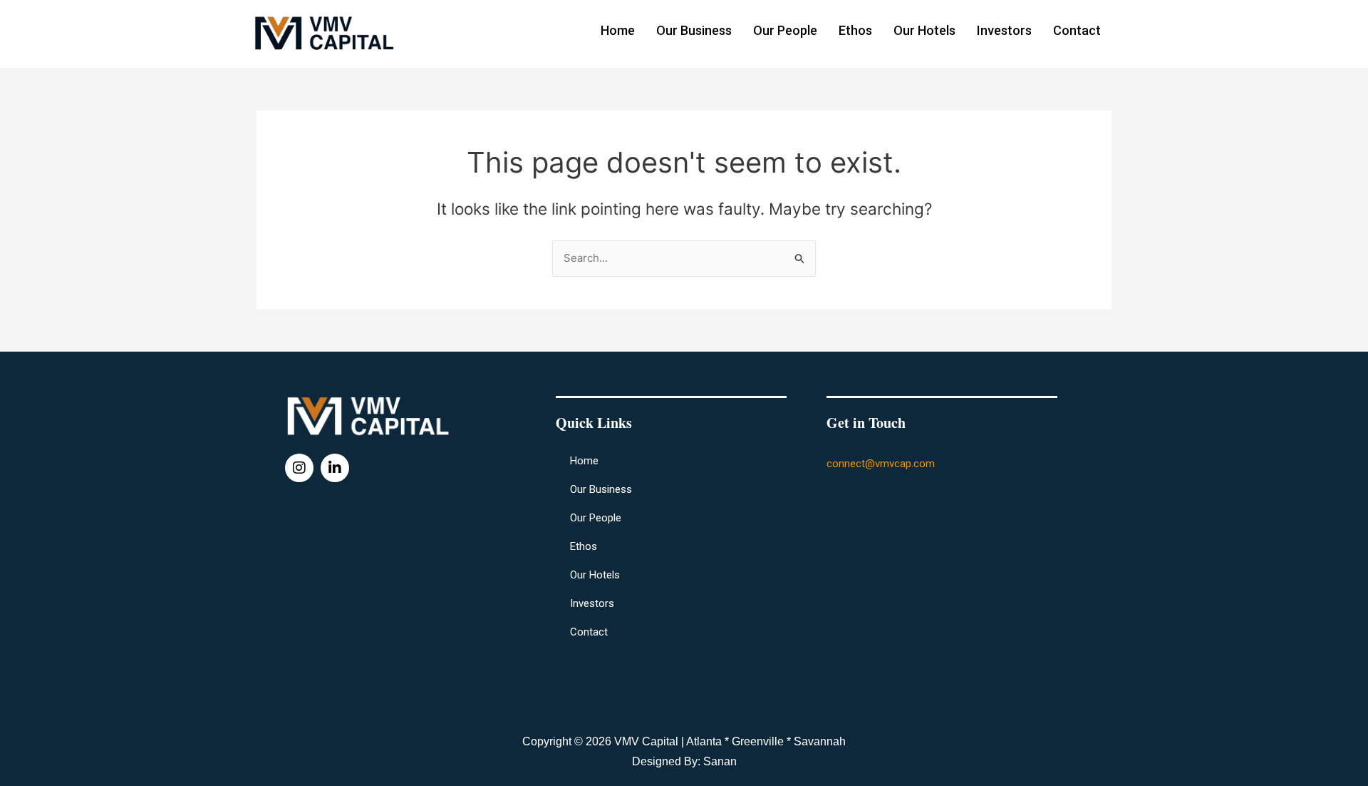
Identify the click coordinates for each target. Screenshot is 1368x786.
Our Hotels (924, 30)
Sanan (720, 761)
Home (618, 30)
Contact (1077, 30)
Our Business (694, 30)
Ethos (855, 30)
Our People (785, 30)
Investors (1004, 30)
